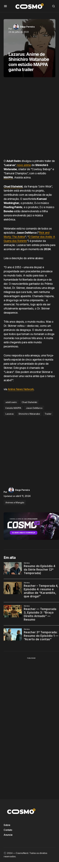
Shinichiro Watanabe (29, 413)
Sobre (7, 825)
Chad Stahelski (29, 402)
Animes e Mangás (14, 502)
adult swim (11, 402)
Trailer (48, 413)
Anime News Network (21, 389)
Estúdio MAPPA (13, 408)
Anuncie (8, 834)
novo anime (24, 165)
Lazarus (9, 413)
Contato (8, 829)
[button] (5, 6)
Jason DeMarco (34, 408)
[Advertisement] (29, 119)
